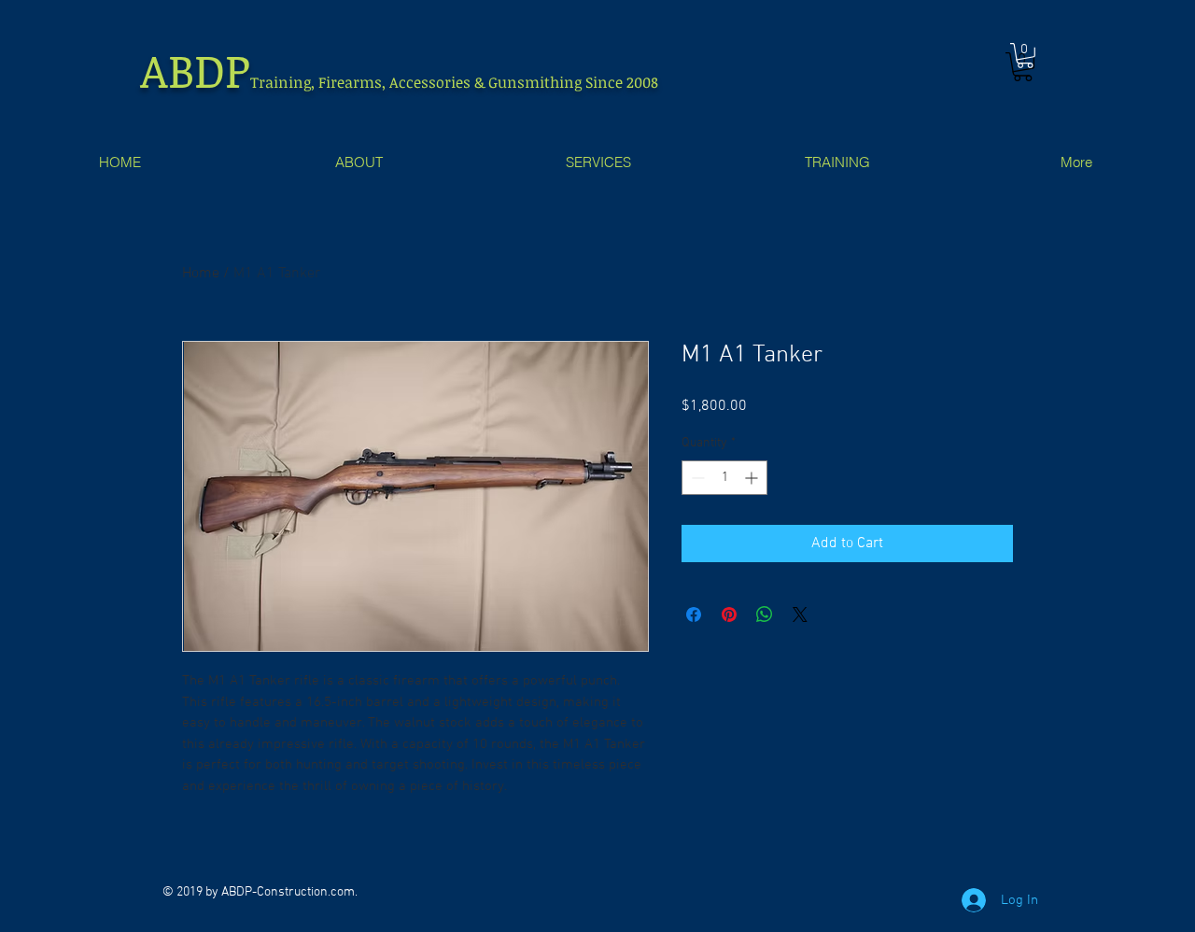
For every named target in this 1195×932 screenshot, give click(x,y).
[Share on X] (800, 614)
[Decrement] (696, 477)
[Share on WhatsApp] (764, 614)
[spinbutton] (724, 477)
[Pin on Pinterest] (729, 614)
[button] (1025, 55)
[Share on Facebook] (693, 614)
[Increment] (753, 477)
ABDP (195, 69)
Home (200, 273)
